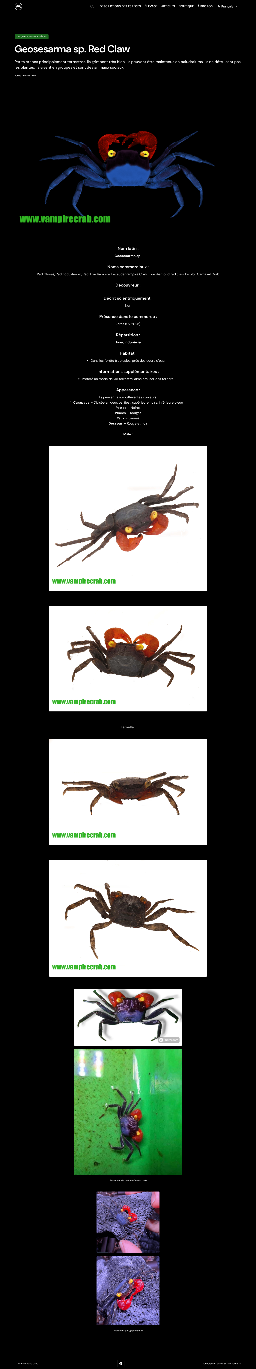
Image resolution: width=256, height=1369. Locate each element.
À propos (205, 6)
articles (168, 6)
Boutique (186, 6)
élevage (151, 6)
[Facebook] (120, 1363)
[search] (92, 6)
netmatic (236, 1363)
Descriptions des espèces (31, 36)
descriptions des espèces (120, 6)
